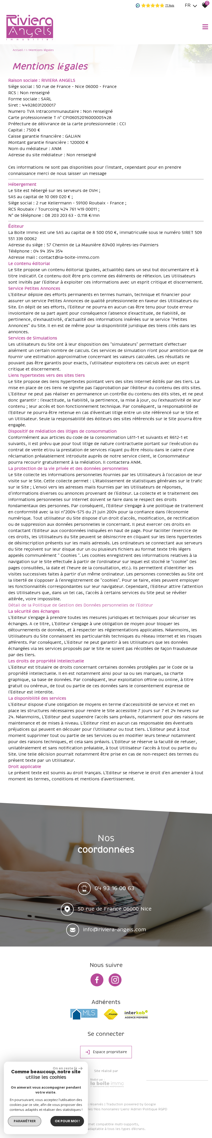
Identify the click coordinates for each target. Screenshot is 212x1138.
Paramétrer (25, 1121)
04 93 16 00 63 (114, 888)
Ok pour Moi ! (67, 1121)
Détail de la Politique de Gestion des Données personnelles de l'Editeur (80, 605)
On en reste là (65, 1068)
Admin (136, 1109)
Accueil (18, 50)
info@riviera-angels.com (114, 929)
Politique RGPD (155, 1109)
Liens (125, 1109)
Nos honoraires (106, 1109)
